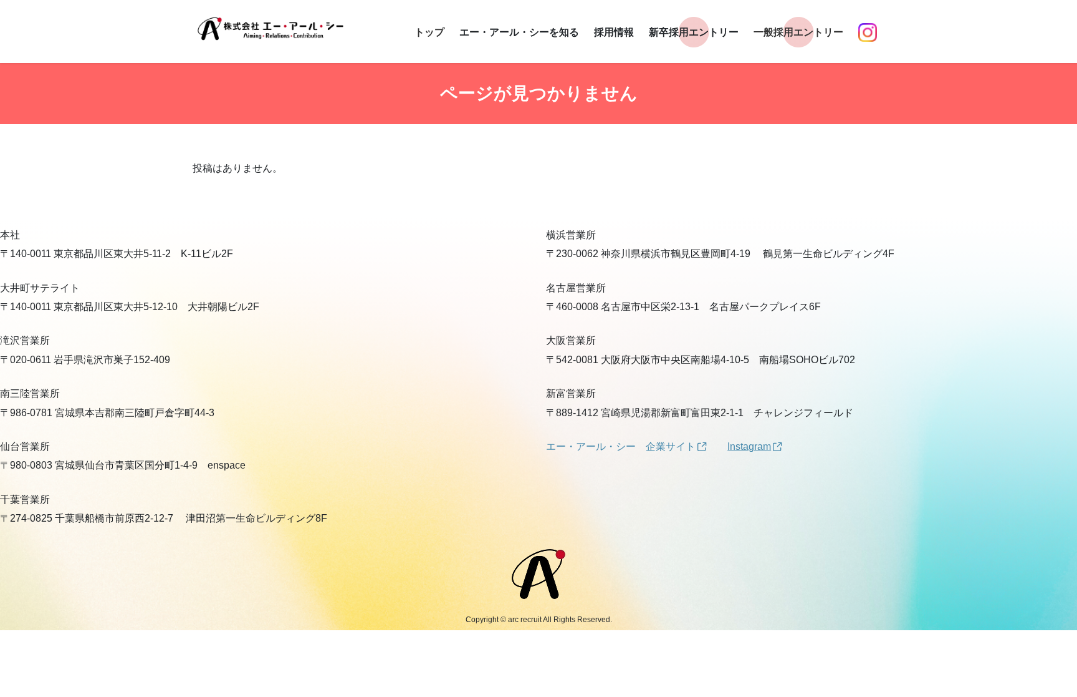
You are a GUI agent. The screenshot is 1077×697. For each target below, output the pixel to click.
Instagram (749, 446)
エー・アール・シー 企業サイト (621, 446)
